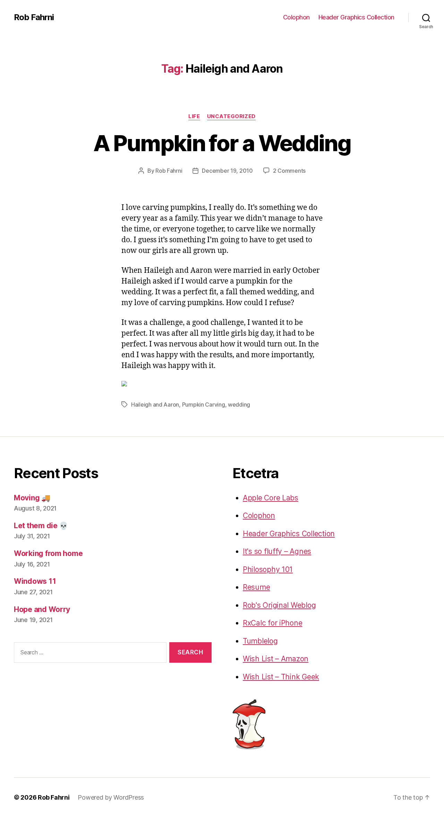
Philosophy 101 (268, 569)
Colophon (296, 17)
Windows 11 (35, 581)
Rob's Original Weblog (279, 605)
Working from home (48, 553)
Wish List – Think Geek (281, 676)
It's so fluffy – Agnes (277, 551)
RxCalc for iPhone (272, 623)
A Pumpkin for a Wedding (222, 143)
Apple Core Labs (270, 497)
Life (194, 116)
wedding (239, 404)
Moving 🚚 (32, 497)
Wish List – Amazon (275, 658)
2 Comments (289, 170)
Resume (256, 587)
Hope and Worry (42, 609)
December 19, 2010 (227, 170)
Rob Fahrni (34, 17)
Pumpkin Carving (203, 404)
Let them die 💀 (41, 525)
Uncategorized (231, 116)
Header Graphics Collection (356, 17)
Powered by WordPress (111, 797)
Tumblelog (260, 641)
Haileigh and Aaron (155, 404)
